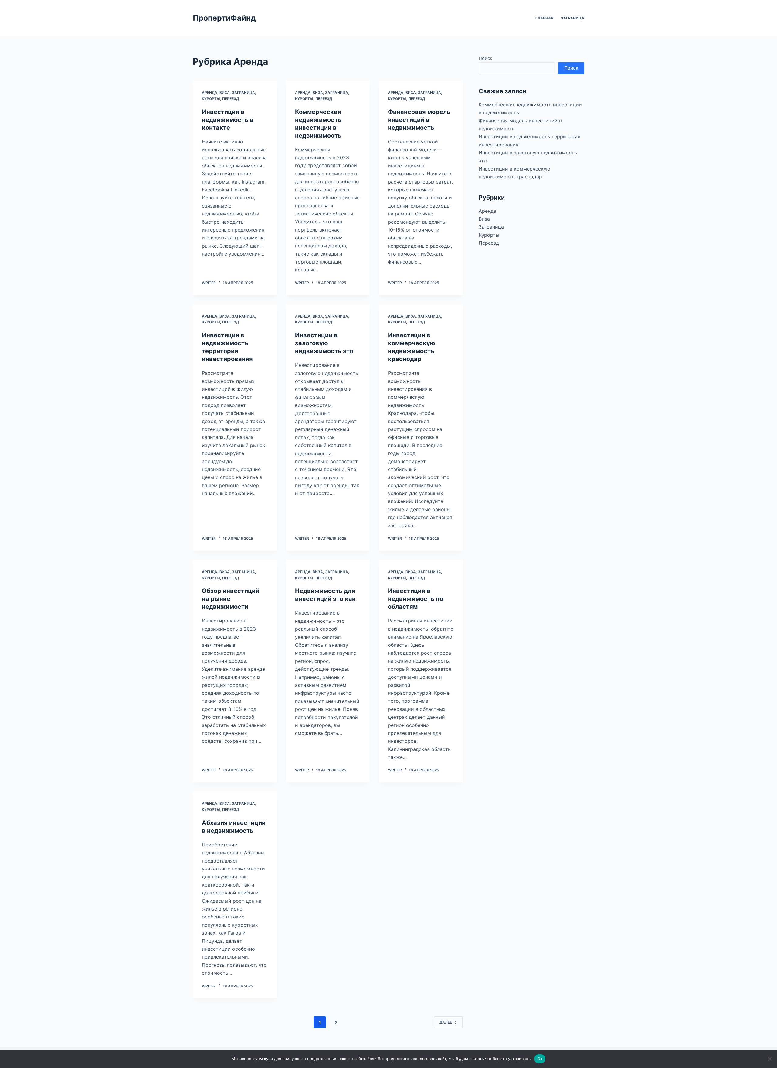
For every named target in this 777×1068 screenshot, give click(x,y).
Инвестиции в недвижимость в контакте (227, 119)
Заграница (572, 18)
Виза (224, 92)
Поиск (485, 58)
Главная (544, 18)
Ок (540, 1058)
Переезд (230, 98)
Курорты (211, 98)
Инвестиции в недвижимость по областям (415, 598)
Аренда (209, 92)
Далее (445, 1022)
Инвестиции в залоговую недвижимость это (324, 343)
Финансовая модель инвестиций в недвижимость (419, 119)
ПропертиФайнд (224, 17)
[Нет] (769, 1059)
